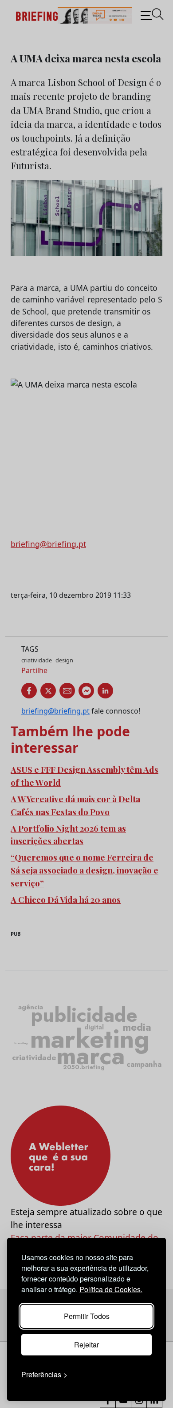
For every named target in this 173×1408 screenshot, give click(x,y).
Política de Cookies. (110, 1289)
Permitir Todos (87, 1316)
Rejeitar (86, 1344)
